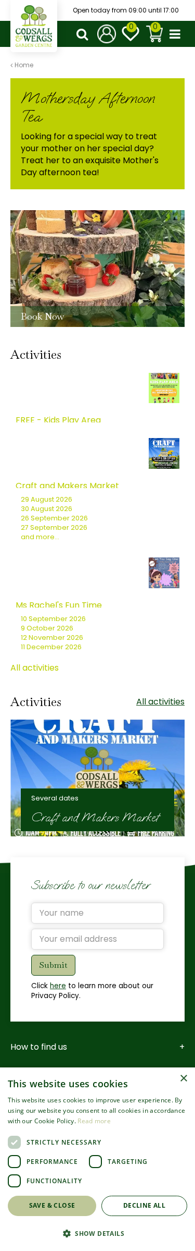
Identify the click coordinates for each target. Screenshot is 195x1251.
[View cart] (154, 34)
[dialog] (97, 1159)
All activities (34, 668)
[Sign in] (106, 34)
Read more (94, 1120)
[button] (97, 1233)
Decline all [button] (144, 1205)
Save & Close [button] (52, 1205)
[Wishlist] (130, 34)
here (58, 986)
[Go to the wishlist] (130, 34)
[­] (84, 34)
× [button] (183, 1079)
